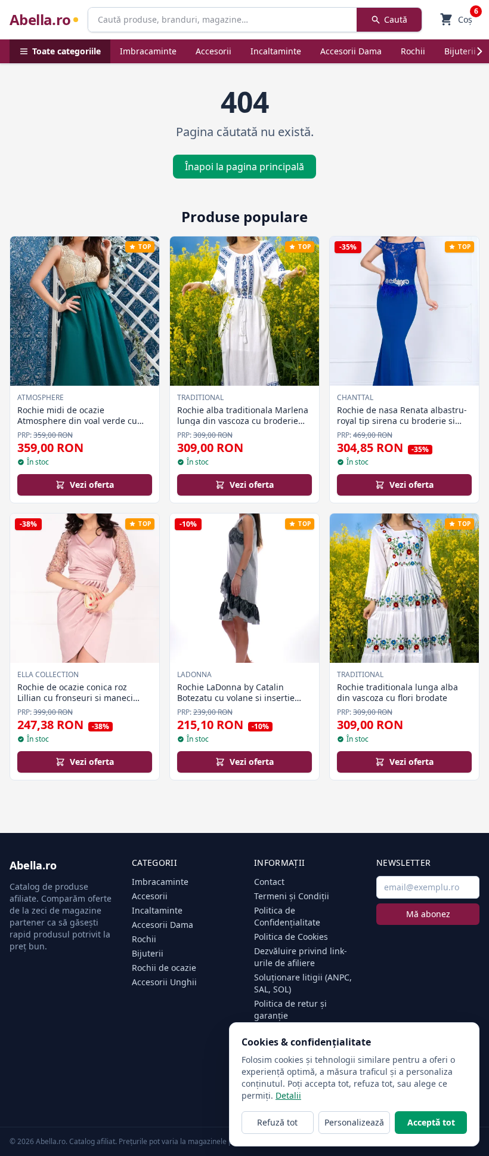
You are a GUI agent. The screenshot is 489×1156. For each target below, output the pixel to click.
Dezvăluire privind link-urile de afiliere (300, 957)
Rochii (413, 51)
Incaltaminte (275, 51)
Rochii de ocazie (164, 967)
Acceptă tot (431, 1122)
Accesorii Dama (351, 51)
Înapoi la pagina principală (244, 166)
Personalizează (354, 1122)
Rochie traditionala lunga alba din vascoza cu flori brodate (397, 692)
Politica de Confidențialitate (287, 916)
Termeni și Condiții (291, 896)
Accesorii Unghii (164, 982)
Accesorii (213, 51)
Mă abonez (428, 914)
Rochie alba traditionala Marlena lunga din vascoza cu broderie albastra (242, 420)
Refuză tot (277, 1122)
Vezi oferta (92, 484)
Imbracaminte (148, 51)
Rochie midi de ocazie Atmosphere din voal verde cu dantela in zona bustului (77, 420)
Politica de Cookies (291, 936)
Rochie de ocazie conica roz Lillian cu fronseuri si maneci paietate (75, 697)
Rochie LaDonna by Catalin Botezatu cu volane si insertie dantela (236, 697)
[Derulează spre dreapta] (479, 51)
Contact (269, 881)
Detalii (288, 1095)
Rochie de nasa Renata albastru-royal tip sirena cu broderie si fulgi (402, 420)
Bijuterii (460, 51)
